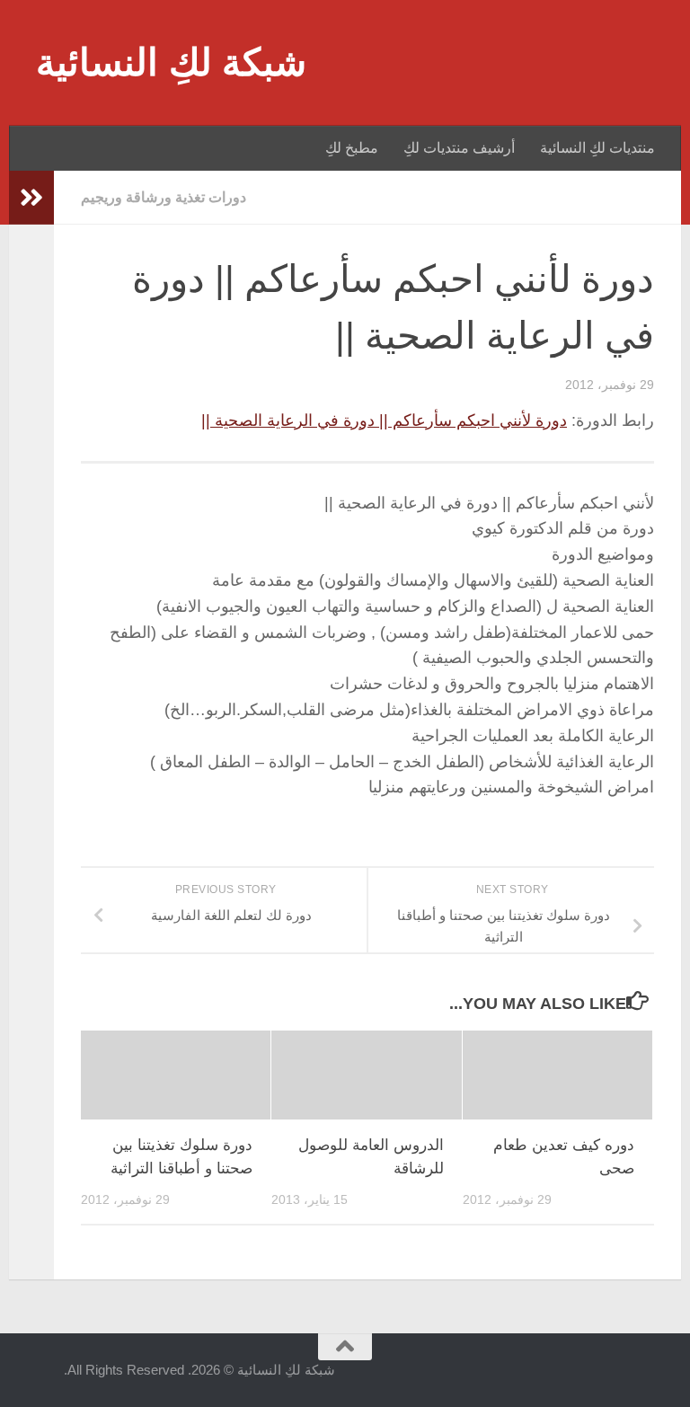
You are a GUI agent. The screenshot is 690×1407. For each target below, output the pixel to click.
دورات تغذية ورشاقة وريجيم (163, 197)
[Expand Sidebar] (31, 198)
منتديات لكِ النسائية (597, 147)
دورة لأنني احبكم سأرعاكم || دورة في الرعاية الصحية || (384, 420)
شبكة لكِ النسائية (171, 62)
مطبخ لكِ (351, 147)
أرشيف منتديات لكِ (459, 147)
